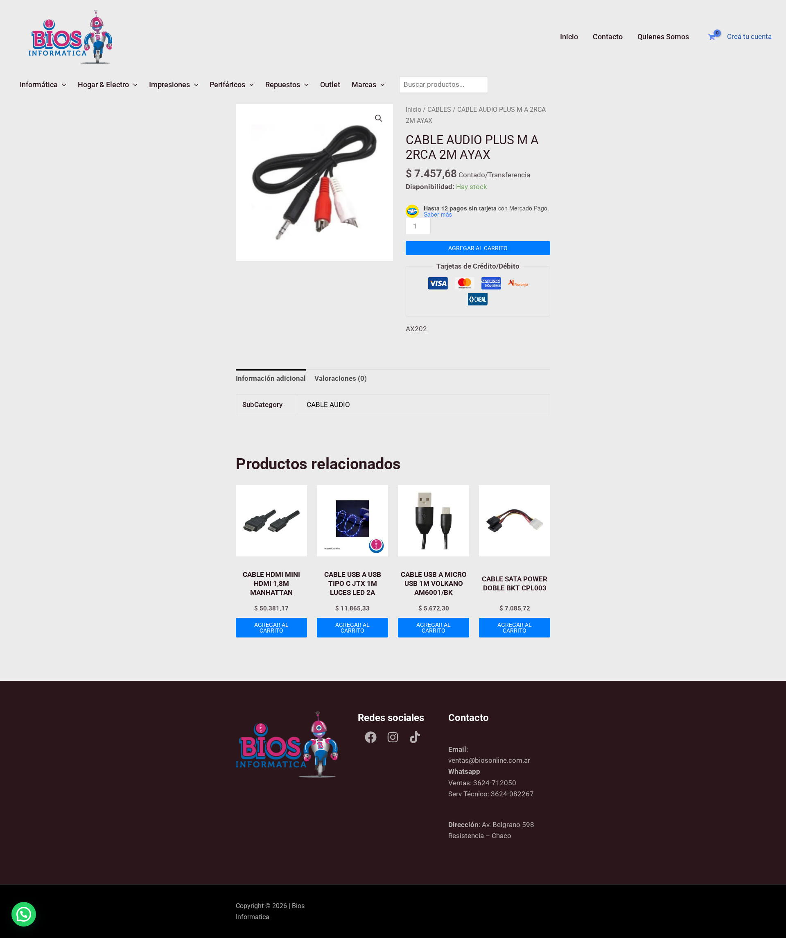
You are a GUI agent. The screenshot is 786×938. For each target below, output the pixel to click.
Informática (39, 84)
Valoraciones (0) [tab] (340, 378)
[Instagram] (393, 737)
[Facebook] (371, 737)
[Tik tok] (415, 737)
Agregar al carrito (478, 248)
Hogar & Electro (103, 84)
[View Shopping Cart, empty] (712, 37)
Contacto (608, 36)
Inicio (569, 36)
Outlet (330, 84)
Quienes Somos (663, 36)
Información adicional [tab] (271, 378)
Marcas (364, 84)
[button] (62, 84)
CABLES (439, 109)
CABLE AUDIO (328, 404)
